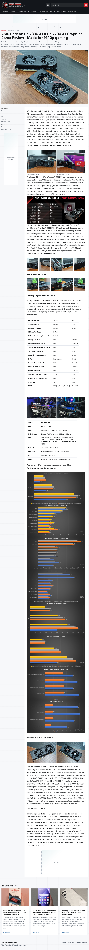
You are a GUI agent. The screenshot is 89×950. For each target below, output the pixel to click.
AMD (2, 116)
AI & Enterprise (61, 11)
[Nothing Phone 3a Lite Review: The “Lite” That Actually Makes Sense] (74, 897)
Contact (78, 942)
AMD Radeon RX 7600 (48, 440)
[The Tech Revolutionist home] (22, 5)
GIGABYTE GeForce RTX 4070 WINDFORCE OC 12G (57, 438)
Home (3, 27)
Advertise (71, 942)
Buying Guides (22, 11)
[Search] (86, 5)
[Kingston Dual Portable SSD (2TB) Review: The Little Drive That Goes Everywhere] (15, 897)
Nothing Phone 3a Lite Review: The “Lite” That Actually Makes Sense (73, 912)
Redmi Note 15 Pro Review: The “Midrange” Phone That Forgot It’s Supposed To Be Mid (44, 912)
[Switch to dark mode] (48, 5)
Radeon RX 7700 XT (6, 129)
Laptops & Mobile (43, 11)
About (64, 942)
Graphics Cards (5, 121)
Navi (2, 127)
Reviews (13, 11)
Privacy (85, 942)
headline (3, 124)
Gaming (52, 11)
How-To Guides (72, 11)
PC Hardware (32, 11)
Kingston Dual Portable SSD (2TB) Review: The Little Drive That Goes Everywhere (14, 912)
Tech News (5, 11)
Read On (5, 932)
